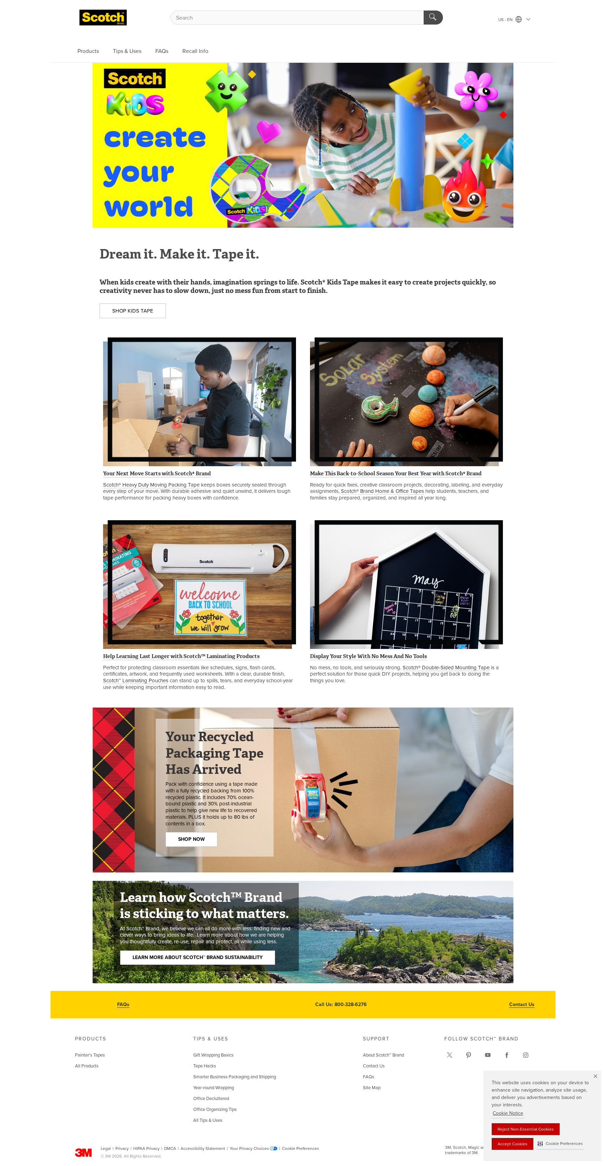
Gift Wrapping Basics (213, 1055)
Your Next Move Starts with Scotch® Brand (157, 473)
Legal (106, 1148)
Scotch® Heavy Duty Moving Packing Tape (151, 485)
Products (88, 51)
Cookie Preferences (300, 1148)
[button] (560, 1144)
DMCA (170, 1148)
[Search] (433, 18)
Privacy (122, 1148)
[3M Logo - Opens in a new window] (103, 17)
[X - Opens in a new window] (449, 1055)
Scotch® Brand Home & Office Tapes (382, 491)
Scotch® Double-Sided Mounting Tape (446, 667)
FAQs (161, 51)
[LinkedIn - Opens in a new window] (468, 1055)
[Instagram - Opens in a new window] (525, 1055)
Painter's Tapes (90, 1055)
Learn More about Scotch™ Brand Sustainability (198, 957)
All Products (87, 1066)
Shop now (191, 839)
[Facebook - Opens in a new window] (506, 1055)
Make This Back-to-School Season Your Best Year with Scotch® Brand (396, 473)
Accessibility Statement (203, 1148)
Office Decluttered (211, 1098)
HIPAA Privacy (146, 1148)
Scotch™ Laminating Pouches (135, 680)
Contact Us (521, 1004)
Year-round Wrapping (213, 1088)
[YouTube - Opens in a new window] (488, 1055)
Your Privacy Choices (249, 1148)
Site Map (372, 1088)
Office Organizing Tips (215, 1109)
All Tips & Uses (207, 1120)
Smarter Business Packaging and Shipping (234, 1077)
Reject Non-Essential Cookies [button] (526, 1129)
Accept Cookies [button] (512, 1143)
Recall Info (195, 51)
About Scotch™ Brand (383, 1055)
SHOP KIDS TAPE (132, 311)
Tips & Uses (127, 51)
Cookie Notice (508, 1113)
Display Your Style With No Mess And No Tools (368, 656)
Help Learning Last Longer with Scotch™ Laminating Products (181, 656)
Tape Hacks (204, 1066)
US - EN (506, 19)
